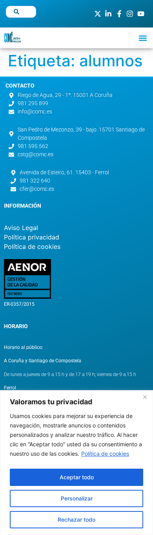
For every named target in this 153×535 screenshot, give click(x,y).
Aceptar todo (77, 477)
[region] (76, 462)
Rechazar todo (76, 519)
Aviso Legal (21, 228)
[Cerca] (144, 397)
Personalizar (77, 498)
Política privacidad (31, 237)
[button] (142, 37)
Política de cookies (105, 453)
